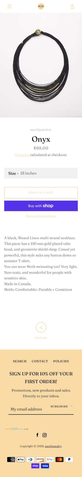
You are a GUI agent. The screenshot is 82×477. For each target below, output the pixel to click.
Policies (61, 361)
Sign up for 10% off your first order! (41, 377)
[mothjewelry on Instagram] (44, 435)
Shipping (22, 155)
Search (20, 361)
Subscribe (59, 406)
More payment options (41, 216)
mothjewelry (53, 446)
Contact (40, 361)
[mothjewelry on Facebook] (37, 435)
